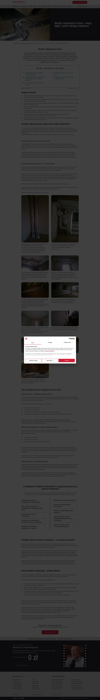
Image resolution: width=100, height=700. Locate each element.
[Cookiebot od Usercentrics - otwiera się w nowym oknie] (70, 339)
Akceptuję (67, 360)
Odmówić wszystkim (33, 360)
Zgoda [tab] (32, 342)
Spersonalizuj (49, 360)
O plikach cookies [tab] (67, 342)
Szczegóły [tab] (50, 342)
